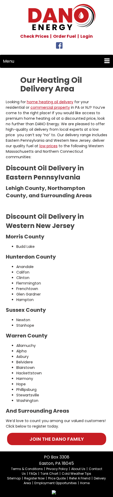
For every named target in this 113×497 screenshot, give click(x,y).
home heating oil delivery (50, 102)
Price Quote (57, 478)
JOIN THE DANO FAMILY (56, 439)
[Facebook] (59, 47)
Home (85, 483)
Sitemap (14, 478)
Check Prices (34, 36)
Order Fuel (64, 36)
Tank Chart (49, 473)
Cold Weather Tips (76, 473)
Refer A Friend (79, 478)
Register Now (34, 478)
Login (86, 36)
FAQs (33, 473)
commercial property (50, 107)
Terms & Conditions (27, 469)
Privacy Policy (57, 469)
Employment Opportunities (55, 483)
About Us (78, 469)
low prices (48, 146)
